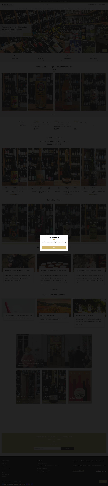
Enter (54, 247)
